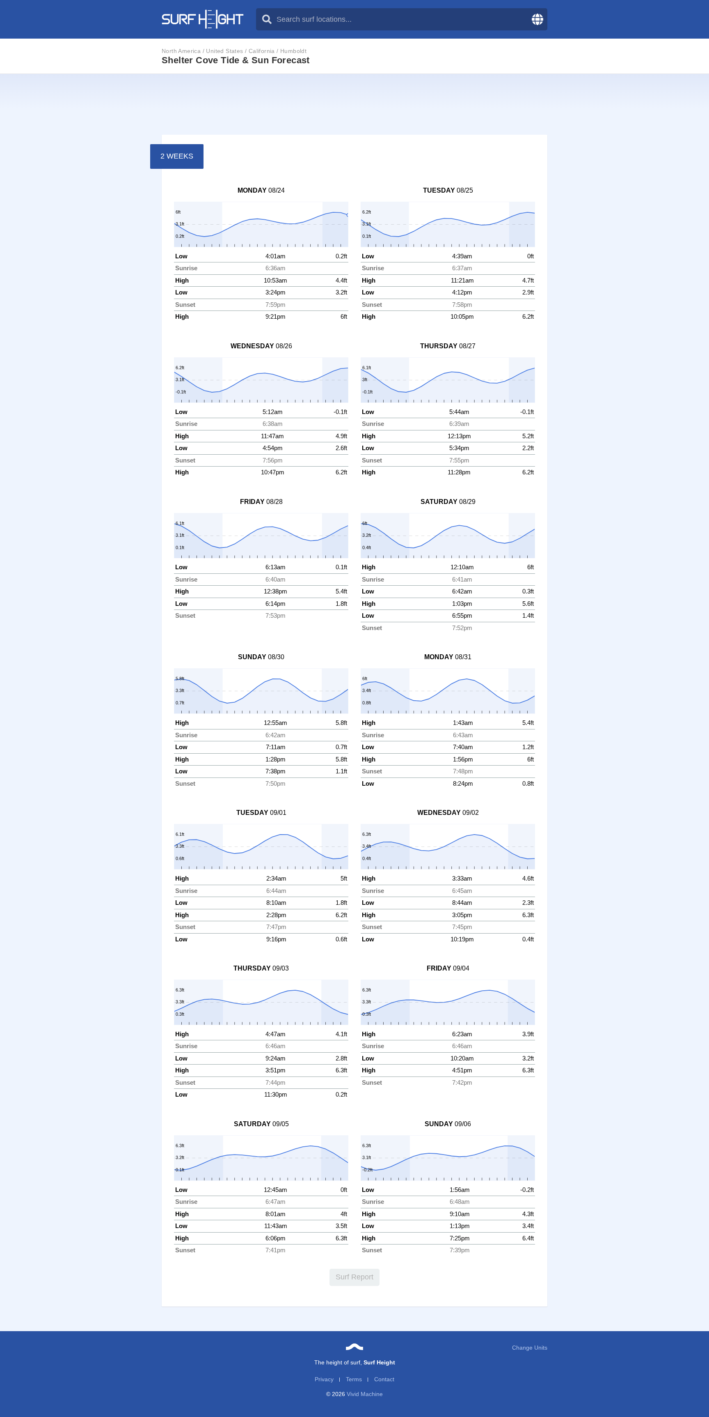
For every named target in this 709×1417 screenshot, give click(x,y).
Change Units (529, 1347)
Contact (384, 1379)
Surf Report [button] (354, 1277)
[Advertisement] (354, 104)
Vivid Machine (365, 1394)
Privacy (324, 1379)
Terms (354, 1379)
